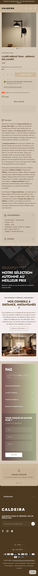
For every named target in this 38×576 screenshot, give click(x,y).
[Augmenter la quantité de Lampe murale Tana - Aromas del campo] (11, 74)
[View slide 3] (21, 483)
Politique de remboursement (8, 563)
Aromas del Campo (7, 53)
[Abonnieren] (33, 524)
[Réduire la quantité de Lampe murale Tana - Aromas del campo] (4, 74)
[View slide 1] (17, 483)
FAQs (19, 375)
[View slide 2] (19, 483)
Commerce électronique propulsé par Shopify (23, 560)
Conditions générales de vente (20, 565)
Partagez (6, 96)
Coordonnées (19, 568)
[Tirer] (19, 344)
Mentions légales (30, 565)
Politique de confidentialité (20, 563)
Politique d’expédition (9, 565)
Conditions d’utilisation (30, 563)
